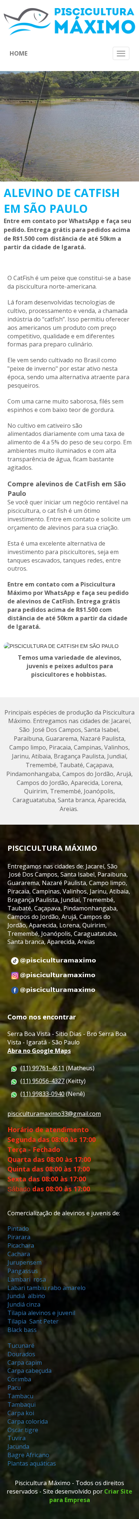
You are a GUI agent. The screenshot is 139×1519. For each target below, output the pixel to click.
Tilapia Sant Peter (33, 1321)
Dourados (22, 1354)
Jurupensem (24, 1262)
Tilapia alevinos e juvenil (42, 1313)
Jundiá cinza (24, 1304)
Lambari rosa (26, 1279)
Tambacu (20, 1396)
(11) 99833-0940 (42, 1094)
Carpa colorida (27, 1421)
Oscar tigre (23, 1430)
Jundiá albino (27, 1296)
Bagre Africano (28, 1455)
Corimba (19, 1379)
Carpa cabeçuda (30, 1371)
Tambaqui (22, 1404)
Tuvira (16, 1438)
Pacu (14, 1388)
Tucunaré (21, 1346)
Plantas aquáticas (31, 1463)
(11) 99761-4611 (42, 1068)
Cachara (18, 1254)
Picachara (20, 1245)
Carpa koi (21, 1413)
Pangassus (22, 1271)
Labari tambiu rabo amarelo (46, 1288)
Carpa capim (24, 1362)
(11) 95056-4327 (42, 1081)
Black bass (22, 1330)
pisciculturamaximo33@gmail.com (54, 1114)
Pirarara (18, 1237)
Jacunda (18, 1446)
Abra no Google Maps (39, 1051)
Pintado (18, 1228)
